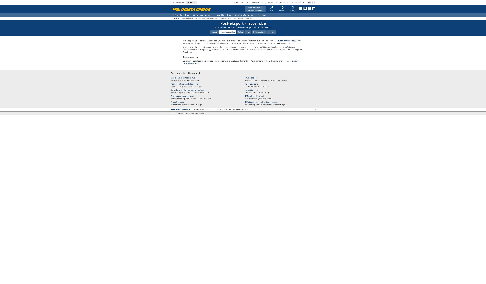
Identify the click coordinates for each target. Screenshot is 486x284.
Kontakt (271, 32)
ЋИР (309, 3)
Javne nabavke (221, 109)
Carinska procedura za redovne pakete (187, 90)
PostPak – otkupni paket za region (185, 84)
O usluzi (214, 32)
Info (241, 2)
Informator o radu (207, 109)
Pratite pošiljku (251, 78)
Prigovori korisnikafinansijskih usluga (255, 9)
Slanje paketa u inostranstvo (183, 78)
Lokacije (282, 10)
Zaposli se (284, 2)
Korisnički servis (252, 2)
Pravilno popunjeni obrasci (182, 96)
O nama (234, 2)
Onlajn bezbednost (269, 2)
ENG (313, 3)
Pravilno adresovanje (256, 96)
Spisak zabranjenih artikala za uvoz (262, 102)
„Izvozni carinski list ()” (289, 41)
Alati (271, 10)
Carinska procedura (227, 32)
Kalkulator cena (251, 84)
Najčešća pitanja (259, 32)
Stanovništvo (178, 2)
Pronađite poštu (177, 102)
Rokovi (240, 32)
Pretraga (293, 10)
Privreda (191, 2)
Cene (248, 32)
